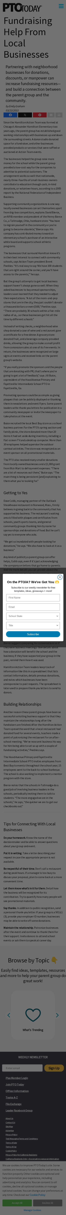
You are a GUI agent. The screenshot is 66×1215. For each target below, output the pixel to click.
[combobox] (32, 616)
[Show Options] (57, 616)
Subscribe (33, 634)
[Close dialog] (60, 577)
